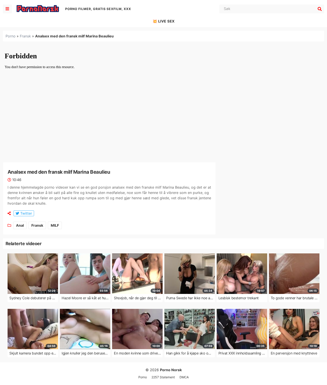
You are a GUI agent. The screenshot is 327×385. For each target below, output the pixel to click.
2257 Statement (163, 377)
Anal (20, 225)
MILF (55, 225)
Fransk (25, 36)
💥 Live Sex (164, 21)
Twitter (25, 213)
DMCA (184, 377)
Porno (11, 36)
